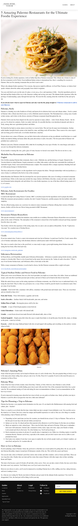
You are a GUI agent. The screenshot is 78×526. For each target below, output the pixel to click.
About (72, 5)
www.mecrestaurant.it (7, 211)
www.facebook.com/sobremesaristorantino (14, 269)
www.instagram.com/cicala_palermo (12, 250)
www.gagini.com (6, 187)
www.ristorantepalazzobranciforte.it (11, 232)
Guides (65, 5)
